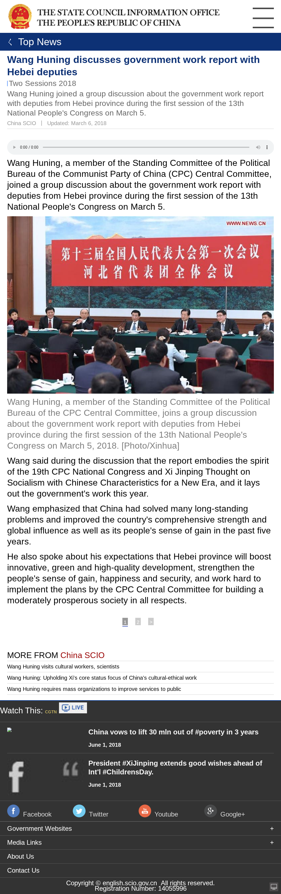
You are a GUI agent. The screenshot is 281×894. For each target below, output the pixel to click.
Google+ (232, 814)
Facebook (37, 814)
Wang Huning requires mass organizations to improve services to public (94, 689)
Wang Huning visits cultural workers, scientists (63, 667)
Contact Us (23, 870)
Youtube (166, 814)
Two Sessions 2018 (42, 83)
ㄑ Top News (32, 41)
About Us (20, 856)
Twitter (98, 814)
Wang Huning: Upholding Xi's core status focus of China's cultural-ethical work (102, 678)
